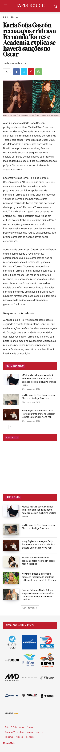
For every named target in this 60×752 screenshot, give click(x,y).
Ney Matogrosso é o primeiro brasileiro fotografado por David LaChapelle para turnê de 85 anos (39, 576)
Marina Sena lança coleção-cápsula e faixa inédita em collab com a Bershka (38, 560)
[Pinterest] (31, 71)
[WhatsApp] (38, 71)
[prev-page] (5, 427)
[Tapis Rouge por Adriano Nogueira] (30, 5)
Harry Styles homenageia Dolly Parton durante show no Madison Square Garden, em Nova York (38, 413)
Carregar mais (28, 607)
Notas (14, 17)
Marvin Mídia (9, 743)
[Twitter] (24, 71)
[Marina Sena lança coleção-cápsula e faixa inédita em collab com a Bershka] (11, 561)
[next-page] (10, 427)
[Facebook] (16, 71)
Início (6, 17)
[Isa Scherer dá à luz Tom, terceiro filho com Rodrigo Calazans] (11, 399)
